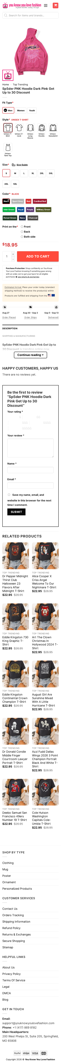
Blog (5, 999)
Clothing (8, 863)
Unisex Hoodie (41, 135)
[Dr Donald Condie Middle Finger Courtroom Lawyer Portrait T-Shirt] (15, 731)
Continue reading (29, 355)
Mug (5, 869)
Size (5, 164)
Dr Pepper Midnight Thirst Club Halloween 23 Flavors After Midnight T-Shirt (15, 584)
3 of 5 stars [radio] (15, 422)
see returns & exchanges (28, 277)
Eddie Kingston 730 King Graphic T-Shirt (15, 641)
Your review (15, 435)
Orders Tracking (13, 915)
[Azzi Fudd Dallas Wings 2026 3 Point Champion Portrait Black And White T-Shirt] (45, 731)
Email (11, 479)
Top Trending (20, 84)
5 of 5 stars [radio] (15, 428)
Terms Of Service (13, 980)
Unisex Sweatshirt (53, 135)
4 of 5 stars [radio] (36, 422)
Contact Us (9, 908)
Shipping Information (16, 921)
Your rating (15, 411)
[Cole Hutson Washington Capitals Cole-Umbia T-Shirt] (45, 792)
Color (6, 193)
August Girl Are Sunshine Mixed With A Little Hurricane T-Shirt (43, 700)
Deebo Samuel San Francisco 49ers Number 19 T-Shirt (14, 816)
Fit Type (7, 102)
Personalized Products (17, 888)
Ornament (9, 882)
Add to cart (38, 256)
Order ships (30, 317)
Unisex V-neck (19, 135)
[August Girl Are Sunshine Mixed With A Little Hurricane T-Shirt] (45, 674)
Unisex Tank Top (8, 154)
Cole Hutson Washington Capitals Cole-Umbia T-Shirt (41, 818)
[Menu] (46, 5)
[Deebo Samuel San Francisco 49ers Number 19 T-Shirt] (15, 792)
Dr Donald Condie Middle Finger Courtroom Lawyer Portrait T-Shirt (15, 757)
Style (6, 119)
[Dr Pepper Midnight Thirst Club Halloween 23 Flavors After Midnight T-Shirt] (15, 555)
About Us (8, 967)
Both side (30, 236)
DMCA (6, 993)
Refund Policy (11, 928)
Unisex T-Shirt (8, 135)
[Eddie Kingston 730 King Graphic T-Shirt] (15, 616)
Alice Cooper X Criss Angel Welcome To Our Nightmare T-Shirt (44, 582)
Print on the (10, 226)
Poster (6, 875)
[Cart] (55, 5)
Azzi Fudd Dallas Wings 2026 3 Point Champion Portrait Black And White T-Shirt (45, 759)
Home (5, 84)
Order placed (9, 317)
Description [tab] (9, 328)
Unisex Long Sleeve (30, 136)
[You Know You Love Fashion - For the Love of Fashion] (21, 5)
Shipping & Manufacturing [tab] (18, 336)
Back (27, 231)
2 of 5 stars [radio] (29, 417)
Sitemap (7, 947)
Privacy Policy (11, 973)
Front (27, 226)
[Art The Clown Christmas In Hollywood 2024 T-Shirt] (45, 616)
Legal (5, 986)
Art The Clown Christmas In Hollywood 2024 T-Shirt (45, 643)
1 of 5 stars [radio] (12, 417)
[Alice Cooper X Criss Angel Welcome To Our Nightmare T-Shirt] (45, 555)
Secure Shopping (13, 941)
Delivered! (53, 317)
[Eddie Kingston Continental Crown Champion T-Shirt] (15, 674)
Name (12, 463)
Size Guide (22, 165)
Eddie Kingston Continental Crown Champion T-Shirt (15, 698)
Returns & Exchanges (16, 934)
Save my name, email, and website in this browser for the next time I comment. (29, 499)
